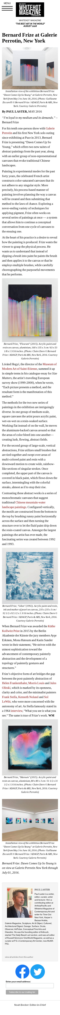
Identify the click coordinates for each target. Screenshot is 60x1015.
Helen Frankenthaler (14, 683)
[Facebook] (22, 971)
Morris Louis (36, 683)
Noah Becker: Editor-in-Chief (30, 1005)
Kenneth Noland (28, 697)
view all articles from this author (19, 957)
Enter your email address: (18, 981)
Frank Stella (9, 697)
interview (16, 711)
